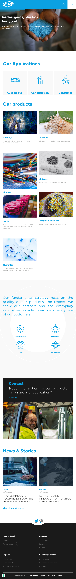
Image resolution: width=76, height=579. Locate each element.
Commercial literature (48, 563)
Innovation (7, 559)
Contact (6, 540)
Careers (42, 548)
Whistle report (57, 575)
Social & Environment (11, 566)
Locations (43, 544)
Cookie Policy (45, 575)
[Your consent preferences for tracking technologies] (3, 575)
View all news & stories (13, 508)
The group (43, 540)
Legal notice (33, 575)
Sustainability (8, 563)
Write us (13, 398)
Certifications (44, 559)
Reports (42, 566)
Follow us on (8, 544)
